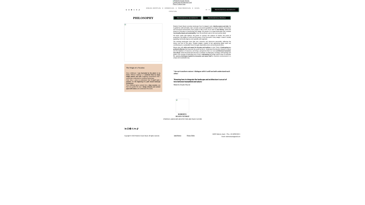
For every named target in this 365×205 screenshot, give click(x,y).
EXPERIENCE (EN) (169, 8)
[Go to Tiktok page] (139, 9)
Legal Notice (177, 135)
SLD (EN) (197, 8)
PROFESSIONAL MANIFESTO (225, 10)
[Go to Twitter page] (135, 9)
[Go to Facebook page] (132, 9)
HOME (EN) (149, 8)
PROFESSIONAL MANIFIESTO (187, 18)
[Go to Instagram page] (129, 9)
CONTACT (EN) (173, 11)
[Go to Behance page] (137, 9)
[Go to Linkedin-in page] (127, 9)
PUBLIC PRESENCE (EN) (184, 8)
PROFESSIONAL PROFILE (217, 18)
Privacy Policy (191, 135)
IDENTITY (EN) (157, 8)
